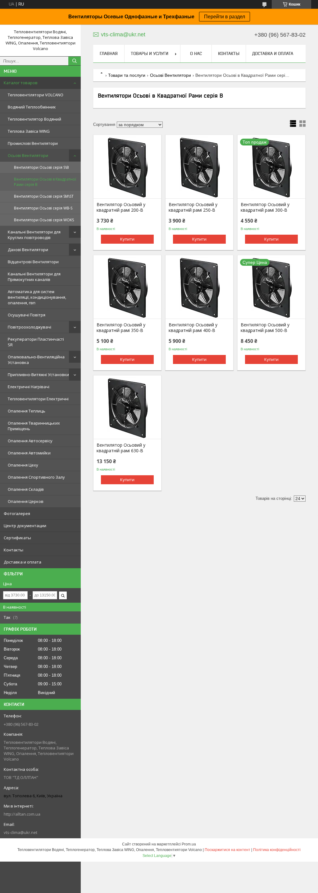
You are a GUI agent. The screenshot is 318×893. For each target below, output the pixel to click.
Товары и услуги (149, 53)
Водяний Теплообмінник (32, 107)
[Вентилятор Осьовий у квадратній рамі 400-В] (199, 287)
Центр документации (25, 525)
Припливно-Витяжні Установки (38, 374)
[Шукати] (74, 61)
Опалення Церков (25, 501)
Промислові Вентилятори (33, 143)
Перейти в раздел (224, 16)
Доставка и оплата (22, 562)
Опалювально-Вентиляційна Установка (36, 359)
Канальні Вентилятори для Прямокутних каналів (34, 276)
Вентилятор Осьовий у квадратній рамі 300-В (265, 207)
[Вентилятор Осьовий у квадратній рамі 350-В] (127, 287)
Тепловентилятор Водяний (34, 119)
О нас (196, 53)
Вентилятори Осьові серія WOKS (44, 220)
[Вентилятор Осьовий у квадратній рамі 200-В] (127, 167)
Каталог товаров (21, 82)
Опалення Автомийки (29, 453)
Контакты (13, 550)
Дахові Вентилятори (28, 249)
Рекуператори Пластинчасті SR (36, 342)
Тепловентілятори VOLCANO (35, 95)
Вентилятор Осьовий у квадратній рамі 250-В (193, 207)
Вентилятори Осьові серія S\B (41, 167)
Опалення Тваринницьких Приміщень (34, 425)
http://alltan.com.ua (22, 814)
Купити (127, 239)
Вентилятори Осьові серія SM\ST (44, 196)
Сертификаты (17, 538)
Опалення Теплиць (26, 411)
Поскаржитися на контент (227, 850)
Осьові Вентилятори (28, 155)
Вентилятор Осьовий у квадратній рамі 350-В (121, 327)
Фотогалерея (17, 513)
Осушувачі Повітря (26, 315)
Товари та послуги (126, 75)
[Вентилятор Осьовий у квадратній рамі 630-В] (127, 408)
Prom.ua (189, 844)
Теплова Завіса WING (29, 131)
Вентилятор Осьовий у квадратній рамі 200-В (121, 207)
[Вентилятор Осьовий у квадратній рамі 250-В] (199, 167)
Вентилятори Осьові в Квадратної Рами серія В (45, 182)
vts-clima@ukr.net (20, 832)
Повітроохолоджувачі (29, 327)
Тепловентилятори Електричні (38, 399)
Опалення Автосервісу (30, 441)
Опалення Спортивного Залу (36, 477)
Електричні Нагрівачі (28, 386)
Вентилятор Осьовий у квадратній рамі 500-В (265, 327)
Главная (109, 53)
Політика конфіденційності (277, 850)
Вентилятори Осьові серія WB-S (43, 208)
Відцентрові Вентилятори (33, 262)
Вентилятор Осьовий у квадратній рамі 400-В (193, 327)
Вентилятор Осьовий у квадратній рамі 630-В (121, 447)
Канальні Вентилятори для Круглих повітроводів (34, 234)
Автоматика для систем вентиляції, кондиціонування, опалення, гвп (37, 297)
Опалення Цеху (23, 465)
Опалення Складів (26, 489)
